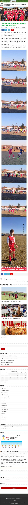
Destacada (4, 403)
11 (21, 375)
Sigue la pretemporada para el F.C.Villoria (11, 301)
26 (25, 378)
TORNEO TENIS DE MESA (5, 364)
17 (17, 377)
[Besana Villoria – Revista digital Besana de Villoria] (14, 1)
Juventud (23, 27)
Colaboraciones (5, 394)
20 (2, 378)
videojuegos (4, 419)
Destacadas (6, 4)
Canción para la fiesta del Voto (7, 362)
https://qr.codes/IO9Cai (5, 428)
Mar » (4, 381)
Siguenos (14, 488)
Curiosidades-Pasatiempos (7, 398)
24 (17, 378)
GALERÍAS (4, 407)
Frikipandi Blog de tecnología (16, 498)
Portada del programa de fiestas (9, 335)
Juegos (3, 413)
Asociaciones (4, 392)
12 (25, 375)
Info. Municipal (5, 409)
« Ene (2, 381)
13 (2, 377)
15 (10, 377)
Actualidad (4, 388)
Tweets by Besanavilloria (5, 479)
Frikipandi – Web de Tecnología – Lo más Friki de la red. (11, 426)
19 (25, 377)
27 (2, 380)
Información (4, 411)
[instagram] (15, 500)
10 (17, 375)
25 (21, 378)
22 (10, 378)
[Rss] (12, 500)
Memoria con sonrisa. (20, 282)
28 (6, 380)
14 (6, 377)
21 (6, 378)
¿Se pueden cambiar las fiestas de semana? (11, 318)
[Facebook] (13, 500)
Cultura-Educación (5, 396)
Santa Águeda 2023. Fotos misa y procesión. (9, 279)
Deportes (4, 401)
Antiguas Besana (5, 390)
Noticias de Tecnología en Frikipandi (9, 452)
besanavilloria (5, 27)
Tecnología (4, 417)
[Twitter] (14, 500)
